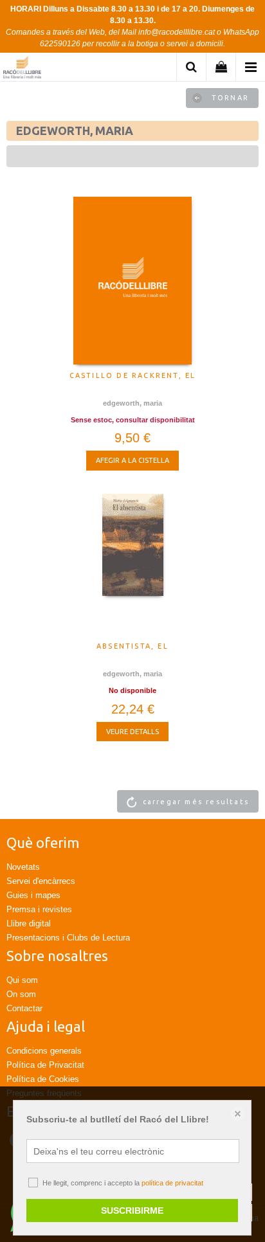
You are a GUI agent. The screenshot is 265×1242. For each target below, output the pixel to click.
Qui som (22, 980)
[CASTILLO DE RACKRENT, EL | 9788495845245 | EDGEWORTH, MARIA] (132, 280)
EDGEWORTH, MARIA (132, 403)
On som (21, 994)
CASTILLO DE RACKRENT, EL (132, 375)
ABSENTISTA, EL (132, 646)
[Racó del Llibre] (22, 69)
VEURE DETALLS (132, 731)
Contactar (24, 1008)
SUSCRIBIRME (132, 1210)
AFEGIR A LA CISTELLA (132, 460)
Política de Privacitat (45, 1065)
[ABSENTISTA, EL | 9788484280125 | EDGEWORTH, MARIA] (132, 564)
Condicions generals (44, 1051)
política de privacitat (172, 1183)
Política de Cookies (42, 1079)
